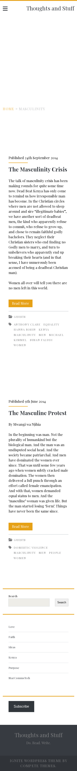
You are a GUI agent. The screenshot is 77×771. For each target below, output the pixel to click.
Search (13, 596)
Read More (22, 304)
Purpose (14, 668)
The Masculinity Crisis (38, 133)
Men (42, 335)
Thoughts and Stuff (50, 8)
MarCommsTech (19, 678)
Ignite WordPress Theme (35, 760)
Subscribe (21, 706)
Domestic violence (31, 547)
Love (12, 626)
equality (51, 324)
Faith (12, 637)
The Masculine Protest (38, 377)
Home (8, 109)
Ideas (12, 647)
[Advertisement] (38, 55)
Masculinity (25, 335)
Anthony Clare (27, 324)
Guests (20, 316)
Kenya (44, 329)
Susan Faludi (41, 340)
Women (20, 345)
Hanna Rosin (25, 329)
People (55, 552)
